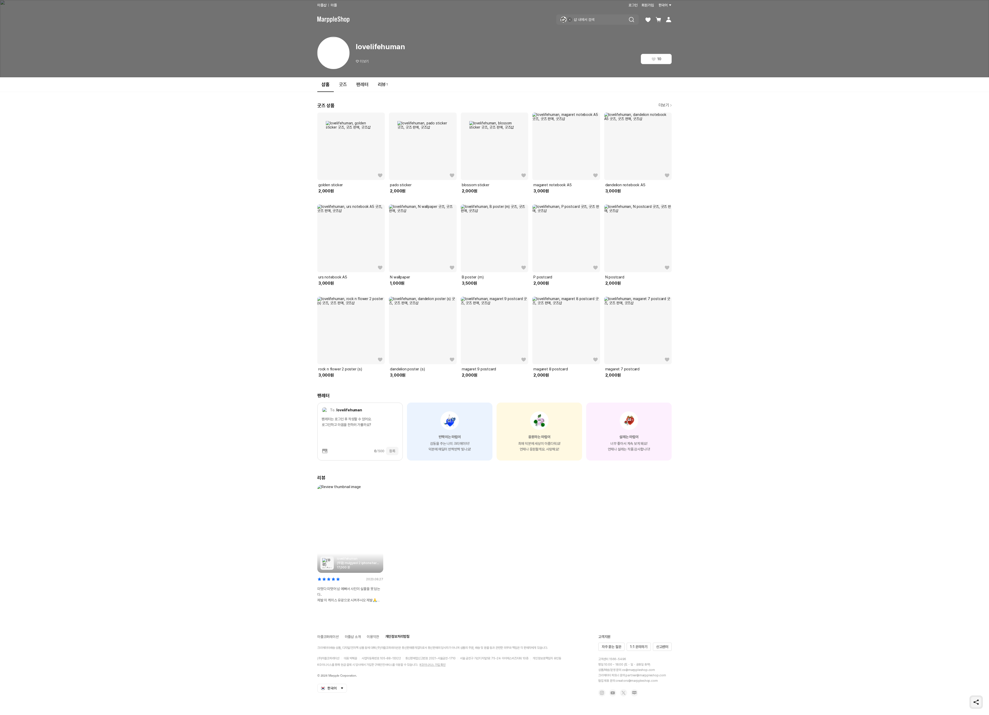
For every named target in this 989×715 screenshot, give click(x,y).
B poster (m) (473, 277)
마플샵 (321, 5)
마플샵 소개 (353, 637)
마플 (334, 5)
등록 (392, 451)
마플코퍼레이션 (328, 637)
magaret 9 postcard (479, 369)
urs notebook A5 (332, 277)
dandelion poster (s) (407, 369)
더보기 (364, 61)
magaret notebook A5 (552, 185)
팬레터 (362, 84)
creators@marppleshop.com (637, 681)
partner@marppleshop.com (646, 675)
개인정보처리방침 (397, 636)
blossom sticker (475, 185)
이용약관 (373, 637)
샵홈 (325, 84)
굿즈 (343, 84)
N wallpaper (400, 277)
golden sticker (330, 185)
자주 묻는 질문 (611, 647)
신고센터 (662, 647)
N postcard (614, 277)
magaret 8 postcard (550, 369)
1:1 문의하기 (638, 647)
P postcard (542, 277)
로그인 (632, 5)
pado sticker (401, 185)
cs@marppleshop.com (638, 670)
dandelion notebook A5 (625, 185)
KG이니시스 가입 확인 (433, 665)
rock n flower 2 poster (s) (340, 369)
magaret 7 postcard (622, 369)
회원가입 (648, 5)
